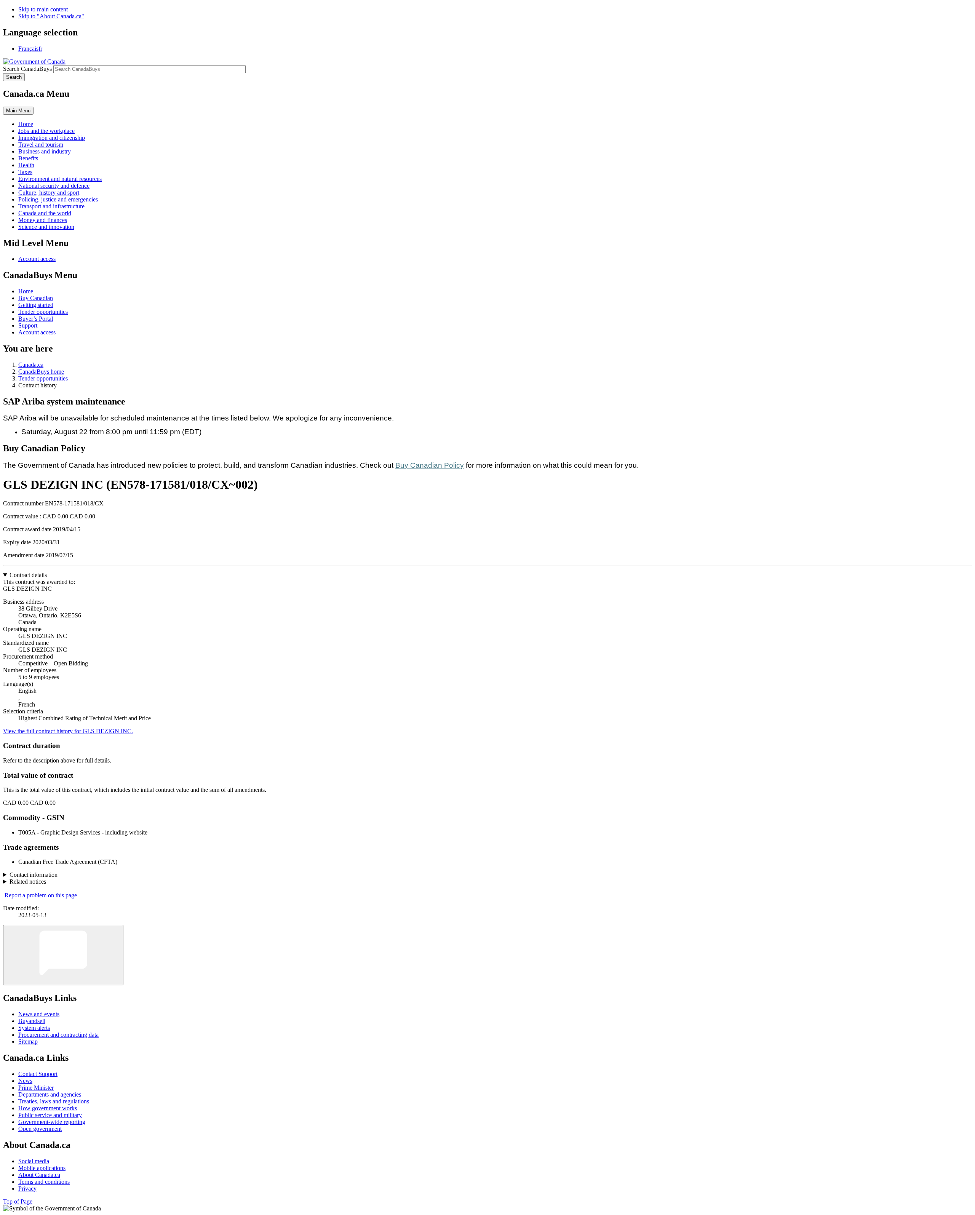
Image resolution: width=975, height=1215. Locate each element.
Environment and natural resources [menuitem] (60, 179)
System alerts (34, 1028)
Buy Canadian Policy (429, 465)
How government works (47, 1108)
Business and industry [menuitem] (44, 151)
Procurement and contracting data (58, 1034)
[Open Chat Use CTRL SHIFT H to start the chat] (63, 955)
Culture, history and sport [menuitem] (48, 192)
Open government (40, 1128)
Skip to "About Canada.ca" (51, 16)
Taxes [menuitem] (25, 172)
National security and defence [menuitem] (54, 185)
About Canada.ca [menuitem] (39, 1175)
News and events (38, 1014)
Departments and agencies (49, 1094)
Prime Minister (36, 1087)
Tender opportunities (43, 312)
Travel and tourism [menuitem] (40, 144)
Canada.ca (30, 364)
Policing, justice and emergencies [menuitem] (58, 199)
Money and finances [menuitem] (42, 220)
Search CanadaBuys (27, 69)
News (25, 1081)
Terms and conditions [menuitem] (44, 1181)
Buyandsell (31, 1021)
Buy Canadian (35, 298)
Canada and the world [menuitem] (44, 213)
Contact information (34, 874)
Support (27, 325)
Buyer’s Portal (35, 318)
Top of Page (17, 1201)
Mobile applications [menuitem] (42, 1168)
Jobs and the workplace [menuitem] (46, 131)
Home (25, 291)
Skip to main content (43, 9)
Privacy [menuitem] (27, 1188)
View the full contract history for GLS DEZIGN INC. (68, 731)
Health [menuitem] (26, 165)
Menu (18, 111)
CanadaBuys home (41, 371)
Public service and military (50, 1115)
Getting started (35, 305)
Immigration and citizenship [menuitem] (51, 137)
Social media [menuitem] (33, 1161)
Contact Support (38, 1074)
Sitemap (28, 1041)
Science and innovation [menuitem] (46, 227)
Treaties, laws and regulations (53, 1101)
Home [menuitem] (25, 124)
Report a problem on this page (41, 895)
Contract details (28, 575)
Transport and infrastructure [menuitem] (51, 206)
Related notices (28, 881)
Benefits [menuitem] (28, 158)
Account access (37, 259)
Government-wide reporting (51, 1122)
